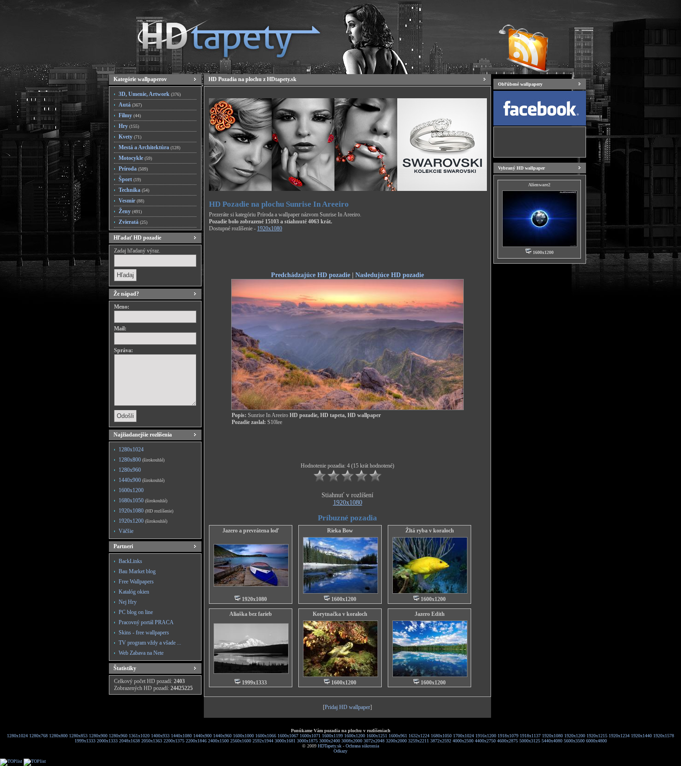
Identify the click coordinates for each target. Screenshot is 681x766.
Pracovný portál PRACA (146, 622)
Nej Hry (128, 602)
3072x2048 (374, 740)
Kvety (130, 136)
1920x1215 (596, 735)
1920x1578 (663, 735)
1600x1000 (243, 735)
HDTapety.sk (329, 745)
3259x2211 (418, 740)
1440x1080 (181, 735)
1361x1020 (139, 735)
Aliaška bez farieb (250, 614)
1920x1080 (146, 510)
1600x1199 (332, 735)
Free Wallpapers (136, 581)
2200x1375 (174, 740)
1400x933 (160, 735)
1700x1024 (463, 735)
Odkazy (340, 750)
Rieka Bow (340, 530)
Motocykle (135, 158)
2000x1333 (107, 740)
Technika (134, 190)
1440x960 (222, 735)
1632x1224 (419, 735)
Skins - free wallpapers (144, 632)
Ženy (130, 211)
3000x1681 (285, 740)
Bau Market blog (137, 571)
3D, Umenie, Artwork (150, 94)
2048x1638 (129, 740)
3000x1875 (307, 740)
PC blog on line (136, 612)
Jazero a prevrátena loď (250, 530)
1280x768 (38, 735)
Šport (130, 179)
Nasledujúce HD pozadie (389, 275)
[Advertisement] (347, 253)
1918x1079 (508, 735)
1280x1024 (131, 449)
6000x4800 (596, 740)
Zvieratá (133, 222)
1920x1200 (143, 521)
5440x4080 (552, 740)
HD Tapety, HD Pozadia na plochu (220, 35)
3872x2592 (440, 740)
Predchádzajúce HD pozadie (310, 275)
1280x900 (98, 735)
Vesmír (131, 200)
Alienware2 (539, 184)
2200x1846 (196, 740)
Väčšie (126, 531)
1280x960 (130, 470)
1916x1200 (485, 735)
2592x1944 (262, 740)
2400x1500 (218, 740)
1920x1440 (641, 735)
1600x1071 (310, 735)
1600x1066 (265, 735)
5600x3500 (574, 740)
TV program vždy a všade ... (150, 642)
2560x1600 (240, 740)
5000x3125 (529, 740)
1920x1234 (619, 735)
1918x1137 (530, 735)
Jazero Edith (430, 614)
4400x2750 (485, 740)
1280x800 (141, 459)
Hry (129, 126)
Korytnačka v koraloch (340, 614)
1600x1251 (376, 735)
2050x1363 (151, 740)
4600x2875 (507, 740)
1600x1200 (131, 490)
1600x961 (398, 735)
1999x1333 (85, 740)
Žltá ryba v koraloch (429, 530)
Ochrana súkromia (362, 745)
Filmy (130, 115)
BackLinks (130, 561)
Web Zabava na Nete (141, 653)
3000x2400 (329, 740)
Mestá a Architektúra (149, 147)
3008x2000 (351, 740)
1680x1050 (143, 500)
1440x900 (141, 480)
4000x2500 (463, 740)
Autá (130, 104)
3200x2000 (396, 740)
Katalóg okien (134, 592)
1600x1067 (287, 735)
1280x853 (78, 735)
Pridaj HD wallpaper (347, 707)
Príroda (133, 168)
